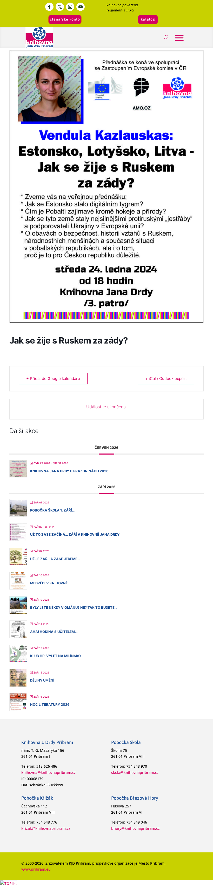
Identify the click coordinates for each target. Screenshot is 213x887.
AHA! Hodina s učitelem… (53, 632)
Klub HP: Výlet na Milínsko (55, 656)
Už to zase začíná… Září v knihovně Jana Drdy (74, 534)
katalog (148, 19)
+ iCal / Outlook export (166, 378)
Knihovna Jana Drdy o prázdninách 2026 (69, 471)
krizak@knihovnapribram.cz (45, 828)
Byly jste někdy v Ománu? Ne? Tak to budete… (73, 607)
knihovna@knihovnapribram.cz (48, 772)
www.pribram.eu (36, 869)
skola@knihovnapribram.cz (135, 772)
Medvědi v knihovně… (50, 583)
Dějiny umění (42, 680)
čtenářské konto (65, 19)
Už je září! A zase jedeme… (55, 559)
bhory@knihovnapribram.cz (135, 828)
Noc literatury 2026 (50, 704)
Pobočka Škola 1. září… (52, 510)
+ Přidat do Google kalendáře (53, 378)
